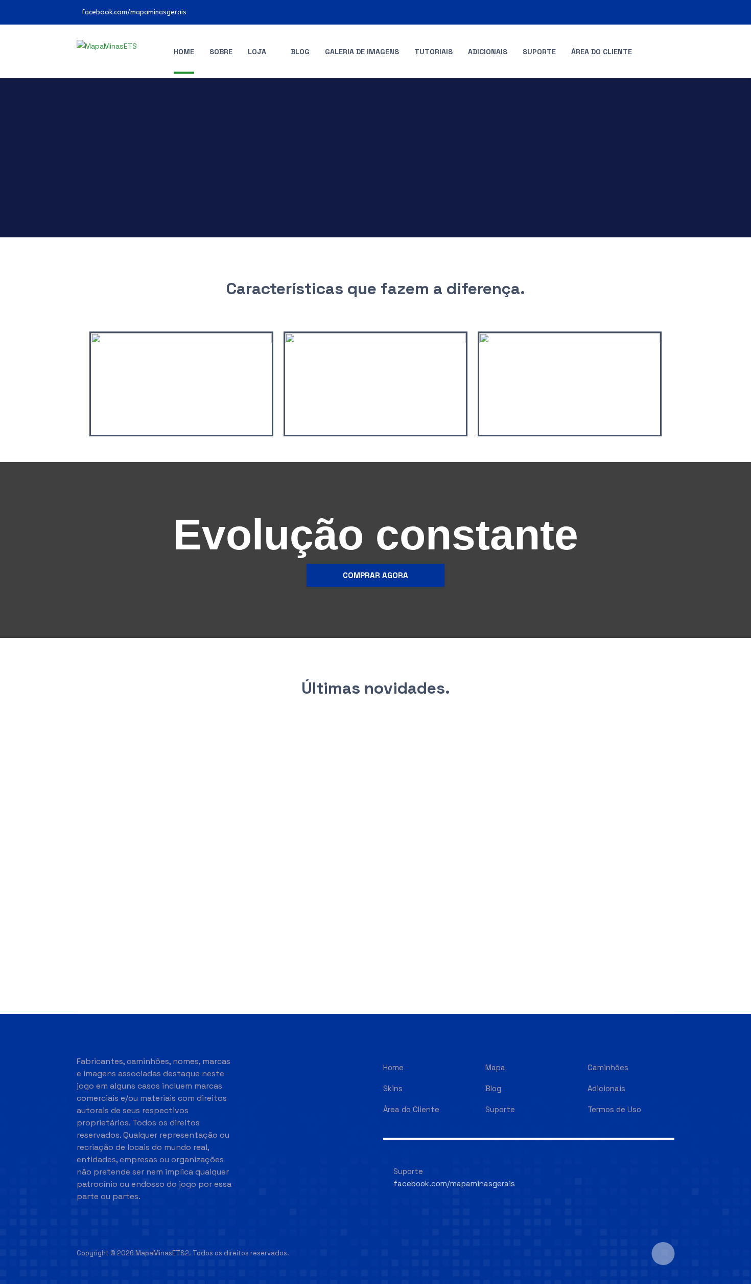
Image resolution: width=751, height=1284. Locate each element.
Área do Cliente (601, 51)
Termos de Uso (614, 1109)
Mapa (495, 1067)
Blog (300, 51)
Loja (257, 51)
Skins (393, 1088)
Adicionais (487, 51)
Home (184, 51)
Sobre (220, 51)
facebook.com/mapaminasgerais (134, 12)
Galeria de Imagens (362, 51)
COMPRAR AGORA (375, 575)
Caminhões (608, 1067)
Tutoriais (433, 51)
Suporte (539, 51)
